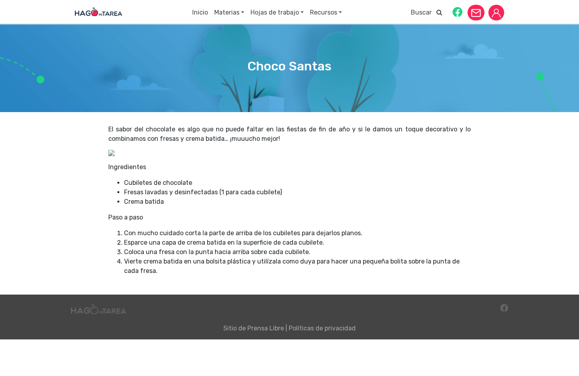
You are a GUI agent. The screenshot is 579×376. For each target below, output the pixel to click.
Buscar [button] (423, 12)
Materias (226, 12)
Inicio (200, 12)
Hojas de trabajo (275, 12)
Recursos (323, 12)
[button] (457, 11)
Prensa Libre (265, 328)
